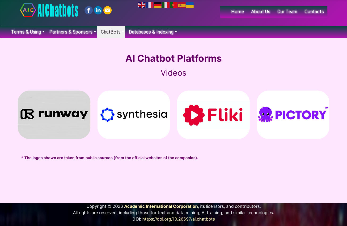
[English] (142, 4)
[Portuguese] (174, 4)
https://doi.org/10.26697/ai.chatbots (178, 219)
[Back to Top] (338, 217)
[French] (150, 4)
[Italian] (166, 4)
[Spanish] (182, 4)
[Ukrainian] (190, 4)
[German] (158, 4)
